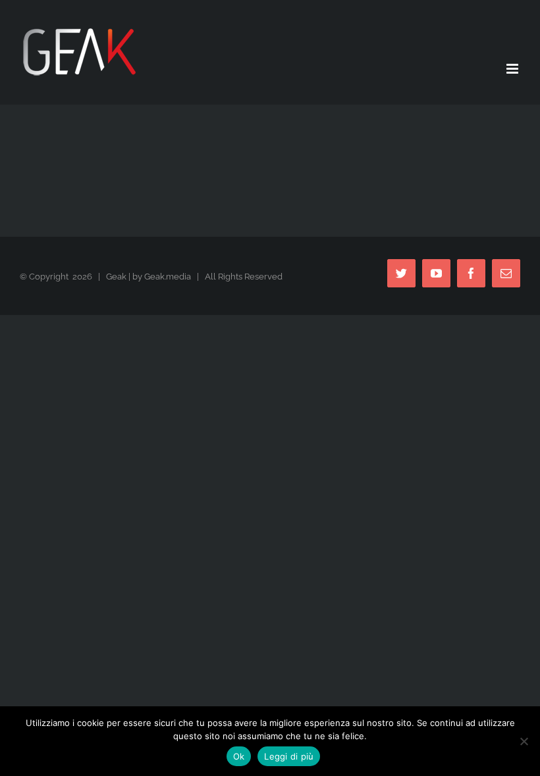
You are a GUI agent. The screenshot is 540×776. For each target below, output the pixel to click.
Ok (239, 756)
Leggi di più (288, 756)
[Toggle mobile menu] (513, 69)
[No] (523, 741)
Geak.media (167, 276)
